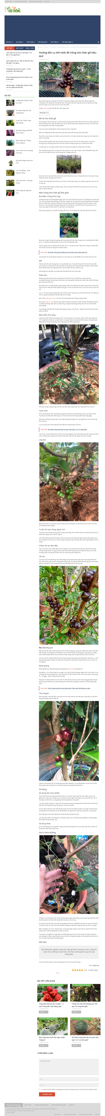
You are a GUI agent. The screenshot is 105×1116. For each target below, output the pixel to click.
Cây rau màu (67, 42)
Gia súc (8, 42)
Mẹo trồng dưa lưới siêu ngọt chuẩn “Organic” (52, 1038)
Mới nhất (19, 48)
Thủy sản (29, 42)
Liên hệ (47, 1)
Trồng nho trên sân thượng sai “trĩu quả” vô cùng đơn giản (84, 1005)
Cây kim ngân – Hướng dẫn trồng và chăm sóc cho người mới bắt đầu (19, 86)
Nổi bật (9, 48)
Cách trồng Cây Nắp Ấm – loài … (24, 192)
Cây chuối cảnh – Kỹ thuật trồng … (24, 182)
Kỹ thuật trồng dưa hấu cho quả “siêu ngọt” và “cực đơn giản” (85, 1038)
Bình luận (30, 48)
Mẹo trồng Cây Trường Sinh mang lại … (23, 142)
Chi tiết (42, 1012)
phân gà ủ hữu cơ (51, 298)
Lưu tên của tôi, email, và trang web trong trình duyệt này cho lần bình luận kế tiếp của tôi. (69, 1089)
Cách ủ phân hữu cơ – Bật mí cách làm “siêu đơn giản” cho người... (19, 62)
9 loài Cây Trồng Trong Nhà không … (23, 121)
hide (47, 113)
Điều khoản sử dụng (35, 1)
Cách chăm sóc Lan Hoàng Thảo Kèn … (24, 152)
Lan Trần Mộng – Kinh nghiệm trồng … (23, 172)
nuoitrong (46, 108)
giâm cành (70, 669)
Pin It (57, 973)
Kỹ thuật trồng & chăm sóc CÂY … (24, 162)
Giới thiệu (9, 1)
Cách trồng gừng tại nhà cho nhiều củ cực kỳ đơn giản (19, 78)
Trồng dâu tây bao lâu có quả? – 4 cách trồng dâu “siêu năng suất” (51, 1005)
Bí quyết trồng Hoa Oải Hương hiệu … (23, 111)
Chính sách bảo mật (20, 1)
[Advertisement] (52, 27)
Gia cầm (19, 42)
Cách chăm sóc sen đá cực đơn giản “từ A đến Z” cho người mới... (19, 54)
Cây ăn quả (42, 42)
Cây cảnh (54, 42)
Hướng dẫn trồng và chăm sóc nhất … (24, 101)
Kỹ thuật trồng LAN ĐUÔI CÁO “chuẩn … (24, 131)
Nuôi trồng (13, 1105)
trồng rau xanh (49, 302)
